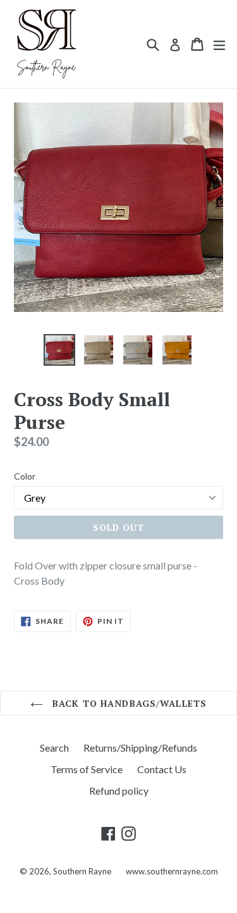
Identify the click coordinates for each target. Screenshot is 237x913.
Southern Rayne (83, 871)
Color (24, 476)
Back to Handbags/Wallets (128, 703)
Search (54, 748)
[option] (59, 350)
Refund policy (119, 791)
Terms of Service (87, 769)
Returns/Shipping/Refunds (140, 748)
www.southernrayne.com (172, 871)
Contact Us (161, 769)
